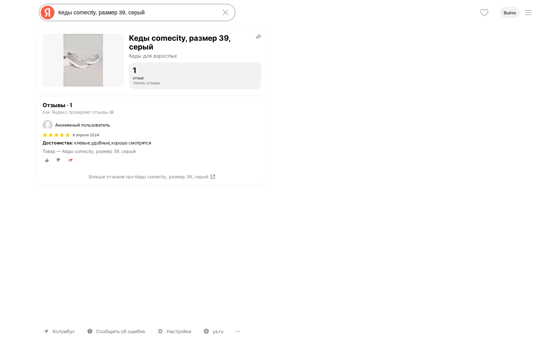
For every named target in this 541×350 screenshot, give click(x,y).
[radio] (47, 160)
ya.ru (218, 331)
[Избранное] (484, 12)
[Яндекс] (47, 12)
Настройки (179, 331)
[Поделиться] (258, 36)
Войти (510, 12)
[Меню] (528, 12)
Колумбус (64, 331)
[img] (56, 135)
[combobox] (135, 12)
